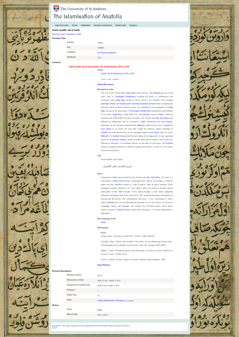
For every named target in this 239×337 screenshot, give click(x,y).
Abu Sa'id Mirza (162, 118)
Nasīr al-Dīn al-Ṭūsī (122, 181)
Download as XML (74, 34)
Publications (86, 25)
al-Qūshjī (110, 202)
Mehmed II (141, 125)
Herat (161, 114)
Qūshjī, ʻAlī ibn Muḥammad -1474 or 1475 (117, 74)
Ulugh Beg (130, 93)
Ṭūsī (170, 184)
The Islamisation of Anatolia (88, 17)
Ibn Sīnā (118, 192)
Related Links (120, 25)
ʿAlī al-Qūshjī (154, 93)
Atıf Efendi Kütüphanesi (106, 53)
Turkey (100, 43)
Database (133, 25)
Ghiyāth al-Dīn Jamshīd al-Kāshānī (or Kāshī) (138, 104)
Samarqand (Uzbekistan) (125, 96)
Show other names (105, 84)
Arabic (103, 222)
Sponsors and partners (103, 25)
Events (75, 25)
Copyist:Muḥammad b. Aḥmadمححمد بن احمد (115, 300)
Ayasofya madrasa (118, 140)
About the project (62, 25)
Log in (54, 328)
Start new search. (59, 34)
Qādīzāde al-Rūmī (108, 104)
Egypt (99, 310)
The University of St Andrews (83, 9)
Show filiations (103, 265)
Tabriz (143, 122)
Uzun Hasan (166, 122)
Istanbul (100, 48)
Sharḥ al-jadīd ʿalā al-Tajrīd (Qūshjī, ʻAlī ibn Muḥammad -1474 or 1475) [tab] (99, 66)
